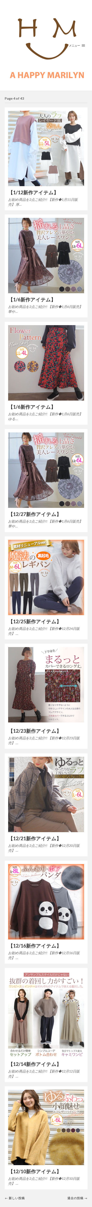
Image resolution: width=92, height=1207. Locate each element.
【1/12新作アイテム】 (33, 192)
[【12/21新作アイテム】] (46, 794)
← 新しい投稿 (15, 1198)
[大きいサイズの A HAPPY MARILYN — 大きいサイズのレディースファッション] (46, 45)
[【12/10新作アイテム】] (46, 1127)
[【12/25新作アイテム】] (46, 577)
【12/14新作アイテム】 (34, 1064)
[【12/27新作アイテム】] (46, 470)
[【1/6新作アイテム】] (46, 255)
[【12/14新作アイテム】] (46, 1014)
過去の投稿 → (77, 1198)
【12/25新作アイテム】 (34, 621)
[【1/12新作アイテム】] (46, 148)
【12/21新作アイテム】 (34, 838)
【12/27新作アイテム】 (34, 514)
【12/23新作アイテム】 (34, 731)
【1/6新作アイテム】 (32, 299)
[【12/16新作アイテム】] (46, 901)
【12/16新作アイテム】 (34, 946)
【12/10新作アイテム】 (34, 1171)
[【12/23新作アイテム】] (46, 686)
